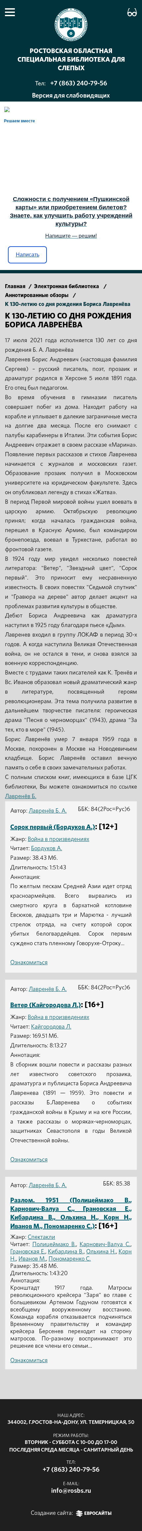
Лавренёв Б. (20, 796)
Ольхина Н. (101, 1252)
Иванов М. (32, 1259)
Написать (27, 254)
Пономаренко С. (70, 1259)
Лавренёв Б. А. (48, 811)
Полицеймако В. (54, 1244)
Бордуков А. (46, 849)
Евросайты (98, 1513)
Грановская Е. (27, 1252)
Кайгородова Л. (51, 1027)
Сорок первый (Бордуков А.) (52, 827)
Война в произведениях (58, 839)
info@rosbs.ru (71, 1490)
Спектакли (41, 1237)
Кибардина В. (66, 1252)
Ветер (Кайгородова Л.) (45, 1005)
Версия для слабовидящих (71, 95)
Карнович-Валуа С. (105, 1244)
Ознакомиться (29, 963)
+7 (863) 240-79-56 (78, 83)
